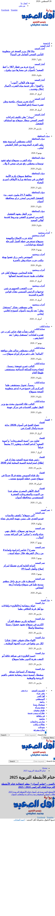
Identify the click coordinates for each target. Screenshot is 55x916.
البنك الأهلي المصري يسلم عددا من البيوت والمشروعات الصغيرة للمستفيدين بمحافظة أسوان (25, 494)
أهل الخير (41, 696)
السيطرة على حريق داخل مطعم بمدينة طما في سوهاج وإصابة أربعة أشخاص (23, 584)
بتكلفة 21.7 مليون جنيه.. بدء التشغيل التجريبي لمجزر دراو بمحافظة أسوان (23, 198)
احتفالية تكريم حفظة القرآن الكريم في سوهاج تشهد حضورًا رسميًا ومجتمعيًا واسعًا (24, 624)
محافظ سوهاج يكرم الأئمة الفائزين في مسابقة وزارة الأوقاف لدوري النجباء (23, 179)
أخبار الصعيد (45, 45)
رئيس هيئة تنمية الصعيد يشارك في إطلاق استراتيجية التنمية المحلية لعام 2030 (22, 461)
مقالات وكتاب (39, 724)
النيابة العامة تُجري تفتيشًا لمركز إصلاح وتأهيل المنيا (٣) (23, 567)
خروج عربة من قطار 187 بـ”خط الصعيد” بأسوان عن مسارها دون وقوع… (23, 68)
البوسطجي (40, 699)
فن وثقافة (40, 715)
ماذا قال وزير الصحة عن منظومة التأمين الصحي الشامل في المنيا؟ (22, 52)
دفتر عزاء (41, 693)
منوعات (41, 727)
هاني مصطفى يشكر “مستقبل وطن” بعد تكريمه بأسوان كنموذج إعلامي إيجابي (23, 310)
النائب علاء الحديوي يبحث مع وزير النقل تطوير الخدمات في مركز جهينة (22, 405)
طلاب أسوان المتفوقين (45, 794)
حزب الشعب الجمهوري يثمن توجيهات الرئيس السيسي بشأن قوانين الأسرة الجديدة (23, 291)
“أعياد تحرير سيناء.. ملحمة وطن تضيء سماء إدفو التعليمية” (23, 103)
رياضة (42, 701)
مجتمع (42, 718)
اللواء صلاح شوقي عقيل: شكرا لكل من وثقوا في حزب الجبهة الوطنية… (23, 641)
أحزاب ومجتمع (44, 232)
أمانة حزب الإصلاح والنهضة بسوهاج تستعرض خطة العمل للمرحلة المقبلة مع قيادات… (24, 241)
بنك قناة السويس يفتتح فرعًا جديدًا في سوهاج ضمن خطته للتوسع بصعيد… (22, 477)
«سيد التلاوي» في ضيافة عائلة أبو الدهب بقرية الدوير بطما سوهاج (22, 657)
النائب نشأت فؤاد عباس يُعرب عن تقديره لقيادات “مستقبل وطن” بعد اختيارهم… (22, 334)
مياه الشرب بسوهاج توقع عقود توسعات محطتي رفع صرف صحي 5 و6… (22, 162)
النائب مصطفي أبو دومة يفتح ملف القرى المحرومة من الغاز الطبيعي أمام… (23, 144)
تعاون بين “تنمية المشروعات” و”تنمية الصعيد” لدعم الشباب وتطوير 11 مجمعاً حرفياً (22, 444)
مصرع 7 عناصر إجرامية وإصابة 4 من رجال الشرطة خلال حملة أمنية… (23, 551)
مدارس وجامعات (37, 721)
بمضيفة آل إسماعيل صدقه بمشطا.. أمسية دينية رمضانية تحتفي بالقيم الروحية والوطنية (22, 675)
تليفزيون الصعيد (38, 690)
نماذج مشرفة (39, 730)
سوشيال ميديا (39, 704)
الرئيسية (46, 43)
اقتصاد (47, 419)
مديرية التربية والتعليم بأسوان (23, 794)
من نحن (22, 6)
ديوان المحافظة (43, 136)
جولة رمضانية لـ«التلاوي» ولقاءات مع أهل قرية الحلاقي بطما (22, 607)
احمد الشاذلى (19, 820)
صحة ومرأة (40, 707)
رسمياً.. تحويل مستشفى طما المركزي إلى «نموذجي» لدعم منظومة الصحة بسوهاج (24, 388)
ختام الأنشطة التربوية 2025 (20, 792)
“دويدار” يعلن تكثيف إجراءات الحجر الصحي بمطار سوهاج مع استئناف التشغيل (23, 120)
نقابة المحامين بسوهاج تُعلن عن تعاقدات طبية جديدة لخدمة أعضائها (22, 274)
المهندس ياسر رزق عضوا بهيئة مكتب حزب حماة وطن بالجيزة (22, 258)
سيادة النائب (45, 326)
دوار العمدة (45, 600)
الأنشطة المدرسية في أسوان (43, 792)
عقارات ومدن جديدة (36, 713)
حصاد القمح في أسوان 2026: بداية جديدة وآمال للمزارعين (24, 426)
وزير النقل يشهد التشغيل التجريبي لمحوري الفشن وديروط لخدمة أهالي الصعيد (23, 217)
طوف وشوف (39, 710)
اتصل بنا (24, 3)
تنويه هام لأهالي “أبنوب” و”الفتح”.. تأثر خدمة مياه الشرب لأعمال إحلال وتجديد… (23, 85)
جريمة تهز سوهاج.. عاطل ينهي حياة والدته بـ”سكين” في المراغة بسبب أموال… (23, 534)
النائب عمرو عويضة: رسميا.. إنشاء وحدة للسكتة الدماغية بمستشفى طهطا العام (24, 369)
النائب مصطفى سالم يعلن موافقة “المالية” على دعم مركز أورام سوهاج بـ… (22, 352)
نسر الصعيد (45, 510)
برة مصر (24, 690)
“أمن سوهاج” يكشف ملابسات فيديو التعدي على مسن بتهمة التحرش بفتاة (22, 517)
